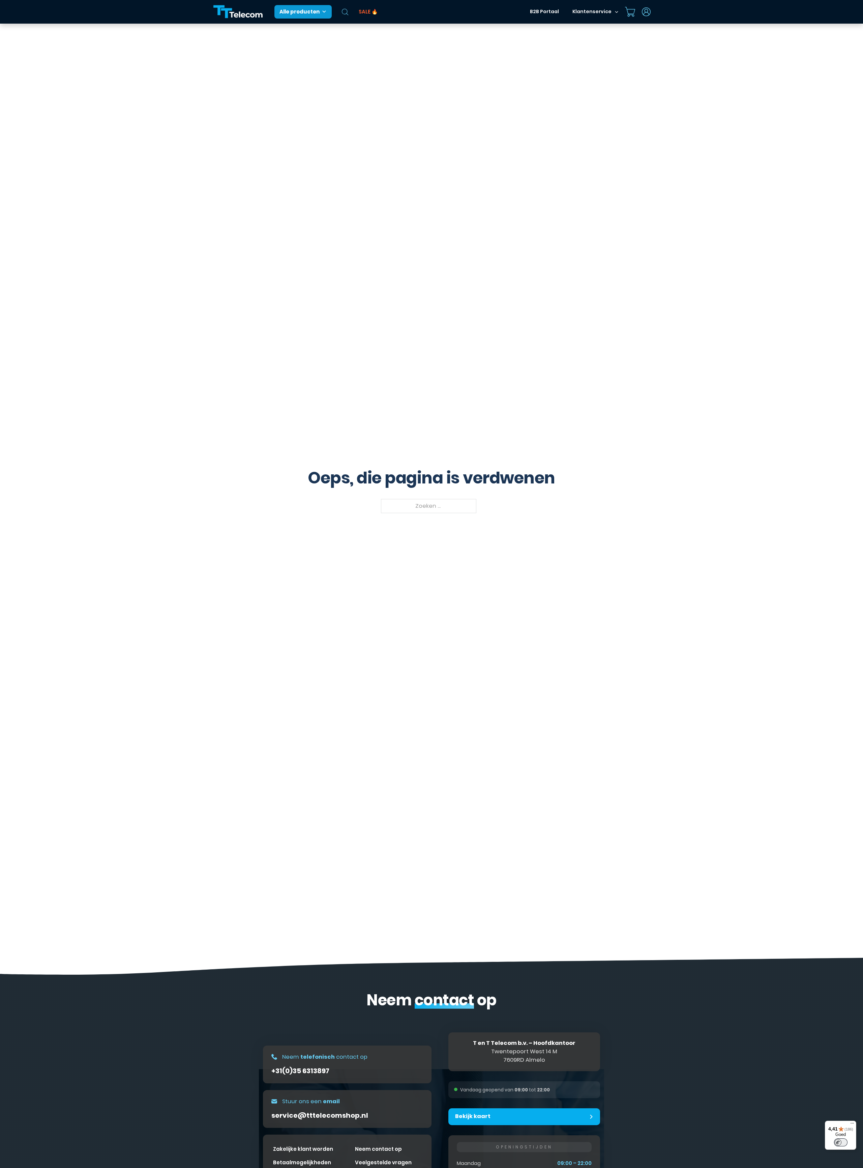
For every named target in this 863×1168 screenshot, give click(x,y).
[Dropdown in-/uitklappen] (616, 11)
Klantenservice (592, 11)
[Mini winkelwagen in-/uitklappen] (630, 12)
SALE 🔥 (368, 11)
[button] (524, 1116)
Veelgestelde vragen (383, 1162)
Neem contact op (378, 1148)
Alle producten (299, 11)
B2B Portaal (544, 11)
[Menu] (852, 1125)
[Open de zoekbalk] (345, 12)
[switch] (840, 1142)
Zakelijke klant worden (303, 1148)
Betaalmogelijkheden (302, 1162)
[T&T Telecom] (238, 12)
